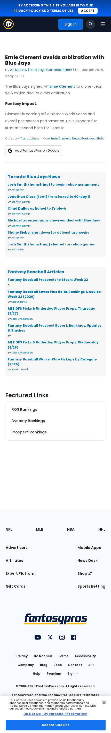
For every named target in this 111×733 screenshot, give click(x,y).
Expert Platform (21, 573)
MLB (39, 529)
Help (37, 673)
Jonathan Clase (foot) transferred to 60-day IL (49, 196)
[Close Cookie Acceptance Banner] (104, 702)
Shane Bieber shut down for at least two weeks (48, 232)
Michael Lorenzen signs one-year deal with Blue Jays (54, 220)
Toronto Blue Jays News (34, 177)
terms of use (62, 11)
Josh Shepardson (22, 318)
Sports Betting (91, 586)
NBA (71, 529)
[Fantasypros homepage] (8, 27)
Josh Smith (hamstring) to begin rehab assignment (53, 184)
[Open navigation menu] (103, 24)
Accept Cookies (55, 725)
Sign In (72, 673)
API (91, 665)
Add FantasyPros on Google (37, 150)
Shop (82, 573)
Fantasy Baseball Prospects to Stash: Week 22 (48, 279)
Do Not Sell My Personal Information (55, 714)
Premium (54, 673)
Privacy (21, 656)
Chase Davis (19, 301)
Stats (100, 138)
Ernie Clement (62, 86)
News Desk (87, 560)
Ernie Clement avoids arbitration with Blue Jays (54, 60)
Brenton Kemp (20, 201)
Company (26, 665)
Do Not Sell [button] (43, 656)
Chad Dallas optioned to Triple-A (37, 208)
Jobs (58, 665)
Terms (63, 656)
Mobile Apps (89, 547)
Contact (75, 665)
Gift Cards (16, 586)
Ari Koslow (18, 69)
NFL (9, 529)
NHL (101, 529)
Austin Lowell (19, 369)
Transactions (29, 138)
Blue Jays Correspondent (51, 69)
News (76, 138)
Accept (87, 11)
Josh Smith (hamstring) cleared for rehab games (51, 244)
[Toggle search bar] (90, 24)
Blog (43, 665)
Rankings (88, 138)
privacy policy (27, 11)
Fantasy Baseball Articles (36, 272)
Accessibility (85, 656)
